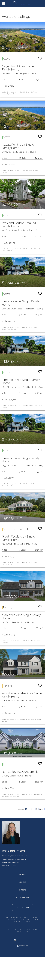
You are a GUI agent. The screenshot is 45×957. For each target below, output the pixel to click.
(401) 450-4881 (13, 862)
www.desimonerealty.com (16, 859)
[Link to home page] (22, 3)
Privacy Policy (29, 917)
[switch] (40, 57)
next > (41, 809)
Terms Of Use (13, 917)
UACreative (22, 931)
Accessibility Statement (19, 919)
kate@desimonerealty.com (17, 856)
